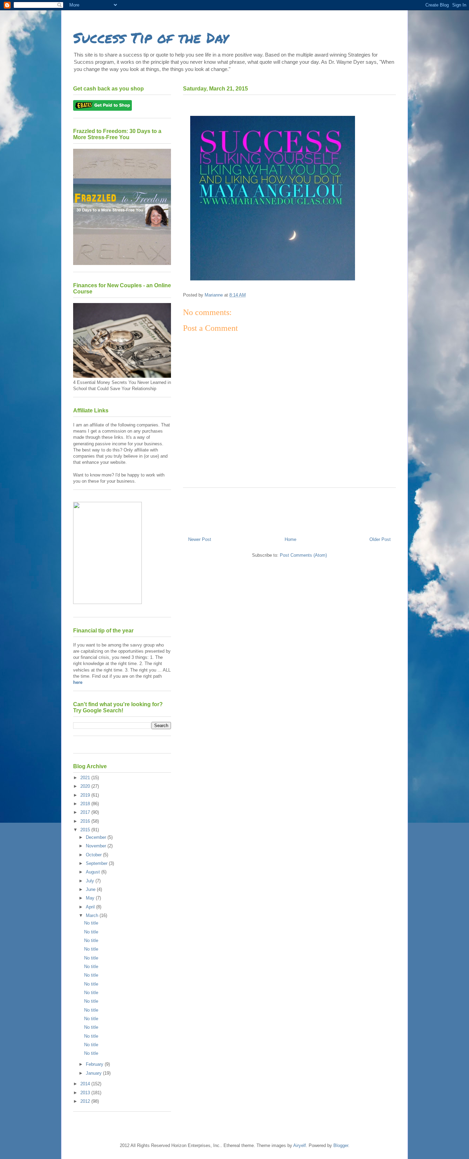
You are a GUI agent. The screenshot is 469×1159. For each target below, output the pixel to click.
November (96, 845)
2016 (85, 821)
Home (290, 539)
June (91, 889)
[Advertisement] (289, 509)
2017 (85, 812)
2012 (85, 1101)
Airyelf (299, 1145)
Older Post (380, 539)
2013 (85, 1092)
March (93, 915)
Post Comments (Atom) (303, 555)
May (91, 898)
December (96, 837)
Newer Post (199, 539)
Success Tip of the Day (150, 37)
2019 (85, 795)
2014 (85, 1083)
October (94, 854)
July (90, 880)
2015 (85, 829)
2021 (85, 777)
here (77, 682)
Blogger (340, 1145)
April (91, 906)
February (95, 1064)
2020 (85, 786)
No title (91, 923)
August (93, 871)
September (97, 863)
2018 (85, 803)
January (94, 1073)
